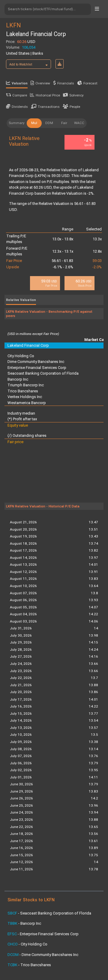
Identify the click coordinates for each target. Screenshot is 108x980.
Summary (17, 123)
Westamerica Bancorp (27, 402)
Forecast (90, 83)
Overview (42, 83)
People (75, 107)
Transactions (49, 107)
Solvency (76, 95)
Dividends (20, 107)
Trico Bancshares (23, 391)
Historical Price (48, 95)
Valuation (20, 83)
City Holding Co (21, 356)
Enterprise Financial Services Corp (37, 367)
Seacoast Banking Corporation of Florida (43, 373)
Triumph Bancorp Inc (26, 385)
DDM (49, 123)
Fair (64, 123)
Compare (19, 95)
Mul (34, 123)
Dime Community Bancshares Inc (36, 361)
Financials (65, 83)
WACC (79, 123)
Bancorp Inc (18, 379)
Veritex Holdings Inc (25, 396)
